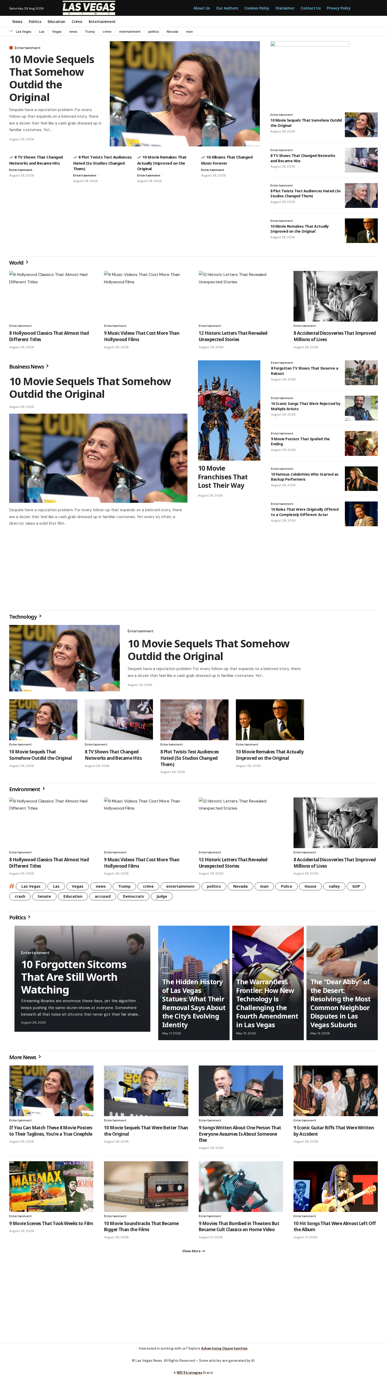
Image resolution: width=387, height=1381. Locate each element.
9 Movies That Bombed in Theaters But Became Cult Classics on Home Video (239, 1228)
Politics (18, 919)
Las (41, 32)
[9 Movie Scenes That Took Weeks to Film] (51, 1188)
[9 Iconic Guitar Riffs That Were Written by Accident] (336, 1093)
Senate (44, 898)
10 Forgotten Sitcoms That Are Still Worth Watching (74, 979)
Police (286, 888)
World (16, 262)
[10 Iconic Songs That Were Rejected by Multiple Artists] (361, 408)
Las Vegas (23, 32)
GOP (356, 888)
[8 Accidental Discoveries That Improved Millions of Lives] (336, 296)
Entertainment (28, 48)
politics (153, 32)
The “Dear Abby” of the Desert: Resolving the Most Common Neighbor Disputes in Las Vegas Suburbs (340, 1005)
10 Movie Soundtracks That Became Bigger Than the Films (141, 1228)
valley (334, 888)
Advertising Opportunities (224, 1352)
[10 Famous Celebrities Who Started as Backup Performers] (361, 478)
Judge (161, 898)
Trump (90, 32)
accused (103, 898)
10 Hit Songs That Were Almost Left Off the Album (335, 1228)
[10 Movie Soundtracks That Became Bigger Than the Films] (146, 1188)
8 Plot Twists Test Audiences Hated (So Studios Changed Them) (102, 162)
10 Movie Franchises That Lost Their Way (223, 476)
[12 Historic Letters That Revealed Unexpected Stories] (241, 296)
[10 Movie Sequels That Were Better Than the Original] (146, 1093)
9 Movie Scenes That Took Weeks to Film (51, 1225)
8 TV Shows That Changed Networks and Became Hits (113, 757)
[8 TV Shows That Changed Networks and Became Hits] (361, 160)
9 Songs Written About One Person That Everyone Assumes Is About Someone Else (240, 1136)
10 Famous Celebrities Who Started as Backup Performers (305, 477)
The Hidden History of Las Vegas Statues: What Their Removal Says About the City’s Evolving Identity (194, 1005)
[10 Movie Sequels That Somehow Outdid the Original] (185, 93)
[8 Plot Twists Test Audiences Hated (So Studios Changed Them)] (361, 195)
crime (107, 32)
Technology (23, 618)
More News (23, 1059)
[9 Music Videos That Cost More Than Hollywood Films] (146, 296)
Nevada (172, 32)
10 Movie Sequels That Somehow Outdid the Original (51, 78)
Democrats (133, 898)
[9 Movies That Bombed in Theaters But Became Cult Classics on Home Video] (241, 1188)
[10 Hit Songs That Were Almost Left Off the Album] (336, 1188)
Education (72, 898)
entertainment (129, 32)
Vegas (56, 32)
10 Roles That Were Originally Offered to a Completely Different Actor (304, 512)
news (73, 32)
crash (20, 898)
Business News (27, 366)
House (310, 888)
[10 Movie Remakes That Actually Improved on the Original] (361, 230)
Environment (25, 791)
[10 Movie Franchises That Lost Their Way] (229, 410)
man (189, 32)
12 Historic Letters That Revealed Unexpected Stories (233, 336)
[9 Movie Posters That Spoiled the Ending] (361, 443)
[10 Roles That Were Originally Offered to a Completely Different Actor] (361, 513)
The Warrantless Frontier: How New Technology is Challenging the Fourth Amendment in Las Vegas (267, 1005)
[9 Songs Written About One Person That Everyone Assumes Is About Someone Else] (241, 1093)
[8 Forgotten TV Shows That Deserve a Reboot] (361, 372)
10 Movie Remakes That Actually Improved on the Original (162, 162)
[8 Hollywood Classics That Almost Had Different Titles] (51, 296)
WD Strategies (189, 1377)
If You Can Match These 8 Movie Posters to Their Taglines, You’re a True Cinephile (50, 1133)
